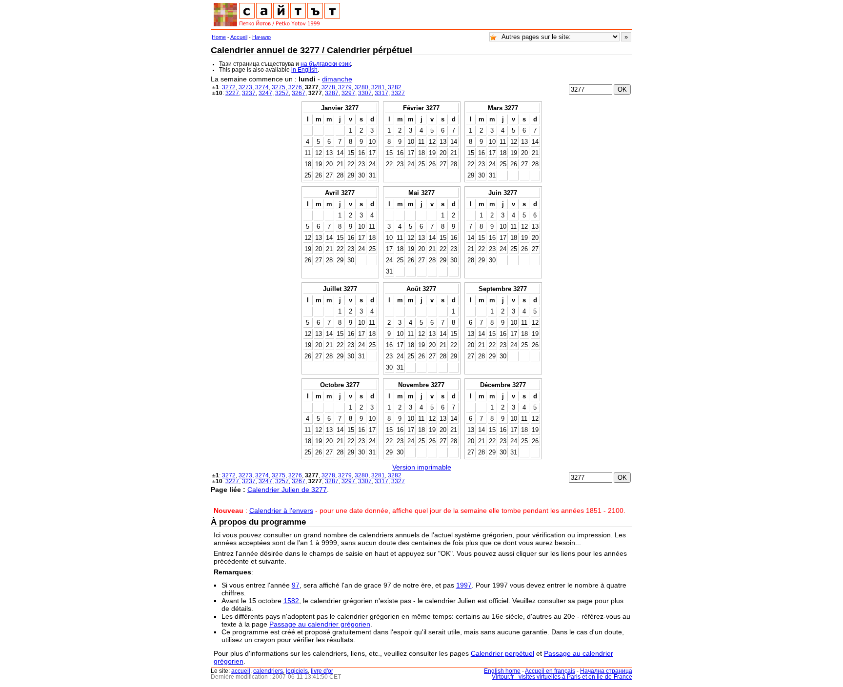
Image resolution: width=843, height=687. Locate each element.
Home (219, 37)
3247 (265, 93)
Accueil (238, 37)
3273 (245, 87)
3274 (262, 87)
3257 (282, 93)
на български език (326, 64)
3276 (295, 87)
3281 (378, 87)
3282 (394, 87)
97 (296, 585)
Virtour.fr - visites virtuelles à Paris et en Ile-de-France (562, 677)
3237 (249, 93)
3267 (298, 93)
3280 (361, 87)
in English (304, 70)
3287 (332, 93)
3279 (345, 87)
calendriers (268, 671)
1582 (291, 601)
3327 (398, 93)
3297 (348, 93)
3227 (232, 93)
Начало (261, 37)
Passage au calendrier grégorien (319, 624)
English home (502, 671)
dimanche (337, 79)
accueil (240, 671)
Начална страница (606, 671)
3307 (365, 93)
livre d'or (322, 671)
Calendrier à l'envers (281, 510)
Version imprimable (421, 467)
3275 (278, 87)
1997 (464, 585)
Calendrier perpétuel (502, 653)
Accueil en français (550, 671)
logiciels (297, 671)
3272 (229, 87)
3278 (328, 87)
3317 (381, 93)
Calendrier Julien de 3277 (287, 489)
